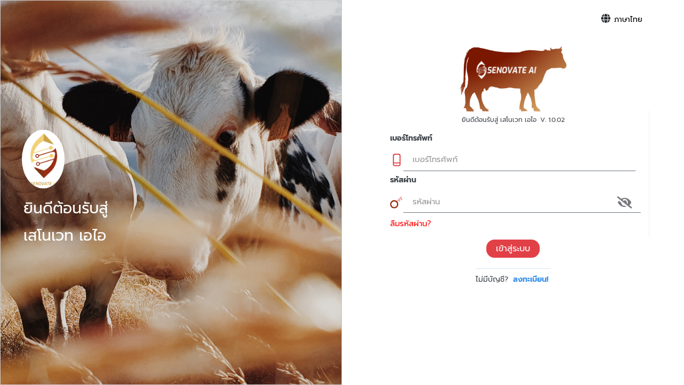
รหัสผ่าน (403, 180)
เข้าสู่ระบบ (513, 248)
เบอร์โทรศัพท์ (411, 138)
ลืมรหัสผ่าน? (410, 223)
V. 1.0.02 (552, 120)
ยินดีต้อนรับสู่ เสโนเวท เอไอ (499, 120)
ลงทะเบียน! (530, 279)
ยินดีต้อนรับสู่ (66, 208)
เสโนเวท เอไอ (65, 236)
